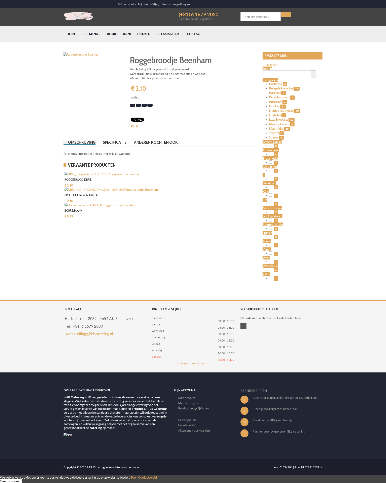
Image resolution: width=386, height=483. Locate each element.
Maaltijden (278, 128)
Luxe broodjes (281, 119)
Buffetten (277, 102)
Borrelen (276, 92)
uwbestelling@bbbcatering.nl (89, 334)
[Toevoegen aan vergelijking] (197, 157)
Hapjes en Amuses (284, 110)
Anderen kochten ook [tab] (156, 142)
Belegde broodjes (283, 88)
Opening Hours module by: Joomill (192, 363)
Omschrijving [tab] (81, 142)
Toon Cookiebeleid (143, 477)
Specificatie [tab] (114, 142)
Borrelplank (73, 210)
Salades (275, 133)
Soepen (275, 137)
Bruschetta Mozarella (81, 195)
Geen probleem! (11, 481)
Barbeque (277, 84)
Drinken (276, 106)
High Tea (276, 115)
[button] (91, 34)
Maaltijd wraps (281, 124)
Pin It (134, 126)
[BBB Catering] (114, 16)
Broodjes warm (281, 97)
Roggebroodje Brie (78, 180)
